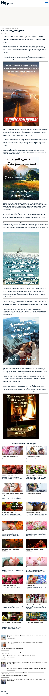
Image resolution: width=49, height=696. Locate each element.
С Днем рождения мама (33, 512)
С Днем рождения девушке (10, 585)
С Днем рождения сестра (33, 531)
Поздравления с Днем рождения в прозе (12, 623)
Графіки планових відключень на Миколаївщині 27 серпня (21, 655)
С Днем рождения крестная (10, 456)
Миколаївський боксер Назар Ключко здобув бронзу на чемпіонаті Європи (19, 652)
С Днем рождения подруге (34, 604)
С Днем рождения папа (33, 456)
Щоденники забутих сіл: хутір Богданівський (12, 648)
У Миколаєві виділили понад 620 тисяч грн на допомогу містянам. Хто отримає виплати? (22, 672)
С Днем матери (30, 585)
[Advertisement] (24, 16)
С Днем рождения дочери (34, 567)
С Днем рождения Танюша (34, 475)
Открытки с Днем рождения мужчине (34, 623)
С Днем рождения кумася (9, 531)
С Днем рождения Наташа (9, 512)
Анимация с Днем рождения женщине (10, 550)
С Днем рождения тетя (9, 475)
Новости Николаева (11, 638)
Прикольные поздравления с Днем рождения (12, 494)
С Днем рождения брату (33, 493)
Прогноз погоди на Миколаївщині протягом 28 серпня (14, 675)
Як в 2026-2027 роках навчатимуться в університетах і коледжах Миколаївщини (26, 668)
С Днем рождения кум (8, 604)
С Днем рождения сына (9, 567)
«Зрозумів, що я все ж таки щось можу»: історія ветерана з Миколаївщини (25, 642)
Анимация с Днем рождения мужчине (34, 550)
